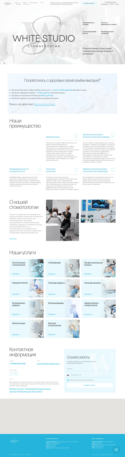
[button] (89, 3)
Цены (24, 2)
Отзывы (18, 4)
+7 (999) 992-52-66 (17, 363)
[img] (16, 373)
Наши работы (33, 2)
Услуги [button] (17, 2)
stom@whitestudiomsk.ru (48, 364)
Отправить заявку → (89, 385)
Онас (42, 2)
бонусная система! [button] (44, 104)
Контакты (26, 4)
